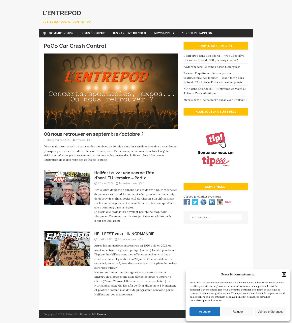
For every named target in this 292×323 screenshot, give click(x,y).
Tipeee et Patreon (197, 33)
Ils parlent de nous (129, 33)
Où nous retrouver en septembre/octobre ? (94, 134)
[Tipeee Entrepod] (216, 176)
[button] (284, 274)
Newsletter (164, 33)
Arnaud (80, 140)
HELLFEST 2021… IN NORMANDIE (124, 233)
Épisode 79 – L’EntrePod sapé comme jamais (213, 82)
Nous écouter (93, 33)
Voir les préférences (270, 311)
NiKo (187, 89)
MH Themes (99, 314)
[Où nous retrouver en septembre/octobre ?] (111, 127)
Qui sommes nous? (58, 33)
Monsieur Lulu (128, 183)
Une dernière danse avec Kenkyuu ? (223, 100)
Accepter (205, 311)
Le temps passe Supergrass (221, 67)
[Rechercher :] (216, 217)
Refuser (238, 311)
